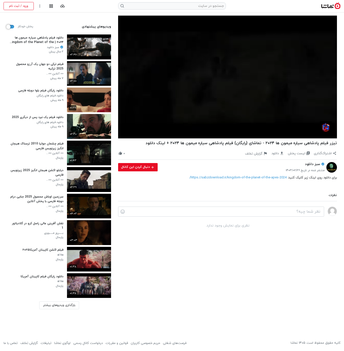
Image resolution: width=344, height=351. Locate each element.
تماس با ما (11, 343)
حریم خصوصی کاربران (145, 343)
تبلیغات (46, 343)
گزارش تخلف (29, 343)
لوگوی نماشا (62, 343)
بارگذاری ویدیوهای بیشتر (59, 305)
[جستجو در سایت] (122, 6)
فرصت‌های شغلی (174, 343)
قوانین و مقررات (117, 343)
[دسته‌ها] (51, 6)
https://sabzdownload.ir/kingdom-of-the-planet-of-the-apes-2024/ (238, 177)
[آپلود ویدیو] (62, 6)
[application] (227, 77)
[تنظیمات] (40, 6)
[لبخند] (122, 212)
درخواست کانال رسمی (88, 343)
